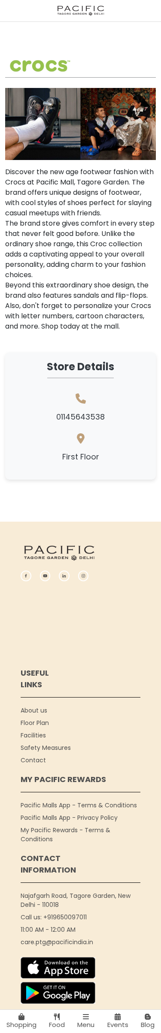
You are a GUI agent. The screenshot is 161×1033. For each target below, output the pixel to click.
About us (34, 710)
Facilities (33, 735)
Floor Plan (35, 723)
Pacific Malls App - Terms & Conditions (79, 805)
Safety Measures (46, 747)
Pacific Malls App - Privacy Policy (69, 817)
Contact (33, 760)
